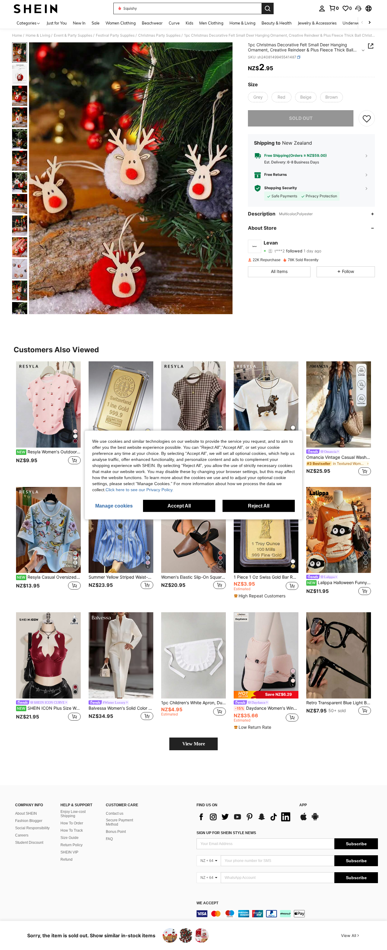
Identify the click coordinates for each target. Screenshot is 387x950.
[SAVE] (367, 118)
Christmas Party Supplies (159, 35)
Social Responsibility (32, 828)
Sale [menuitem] (95, 23)
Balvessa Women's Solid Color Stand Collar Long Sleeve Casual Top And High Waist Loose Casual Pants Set (121, 708)
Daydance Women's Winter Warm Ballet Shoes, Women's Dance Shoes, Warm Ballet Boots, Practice (266, 708)
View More (193, 743)
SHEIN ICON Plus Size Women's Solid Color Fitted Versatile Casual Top (49, 708)
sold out (301, 118)
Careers (21, 835)
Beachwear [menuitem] (152, 23)
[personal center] (322, 8)
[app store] (303, 819)
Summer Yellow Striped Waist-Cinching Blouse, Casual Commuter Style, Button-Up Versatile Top (121, 577)
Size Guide (69, 838)
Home (17, 35)
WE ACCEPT (207, 903)
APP (303, 805)
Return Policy (71, 845)
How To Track (71, 830)
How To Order (71, 823)
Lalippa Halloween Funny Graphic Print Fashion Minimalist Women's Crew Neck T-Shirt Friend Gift (339, 582)
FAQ (109, 839)
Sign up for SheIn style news (226, 833)
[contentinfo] (287, 913)
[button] (358, 8)
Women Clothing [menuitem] (121, 23)
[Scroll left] (362, 23)
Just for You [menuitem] (57, 23)
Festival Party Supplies (115, 35)
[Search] (268, 8)
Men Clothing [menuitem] (211, 23)
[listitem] (48, 419)
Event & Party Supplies (73, 35)
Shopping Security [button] (280, 188)
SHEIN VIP (69, 852)
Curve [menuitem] (174, 23)
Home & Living (38, 35)
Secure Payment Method (119, 822)
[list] (245, 816)
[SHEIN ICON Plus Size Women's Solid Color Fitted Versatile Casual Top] (48, 655)
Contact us (114, 813)
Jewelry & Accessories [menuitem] (317, 23)
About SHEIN (26, 813)
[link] (334, 8)
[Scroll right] (369, 23)
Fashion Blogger (28, 821)
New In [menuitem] (79, 23)
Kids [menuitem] (189, 23)
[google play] (315, 819)
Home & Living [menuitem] (242, 23)
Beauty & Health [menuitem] (277, 23)
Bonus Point (116, 832)
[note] (260, 596)
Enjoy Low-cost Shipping (73, 814)
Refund (66, 859)
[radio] (258, 97)
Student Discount (29, 842)
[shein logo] (35, 8)
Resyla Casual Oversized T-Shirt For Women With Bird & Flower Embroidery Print (49, 577)
